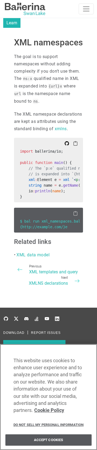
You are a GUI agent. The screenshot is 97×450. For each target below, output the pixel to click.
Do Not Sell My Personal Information (48, 425)
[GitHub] (6, 318)
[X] (16, 318)
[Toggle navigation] (86, 9)
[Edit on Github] (67, 143)
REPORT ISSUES (46, 333)
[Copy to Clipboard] (75, 143)
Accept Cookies (48, 440)
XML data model (33, 254)
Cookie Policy (49, 410)
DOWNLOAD (14, 333)
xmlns (61, 128)
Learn (11, 22)
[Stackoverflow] (36, 318)
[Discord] (26, 318)
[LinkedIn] (57, 318)
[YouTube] (47, 318)
